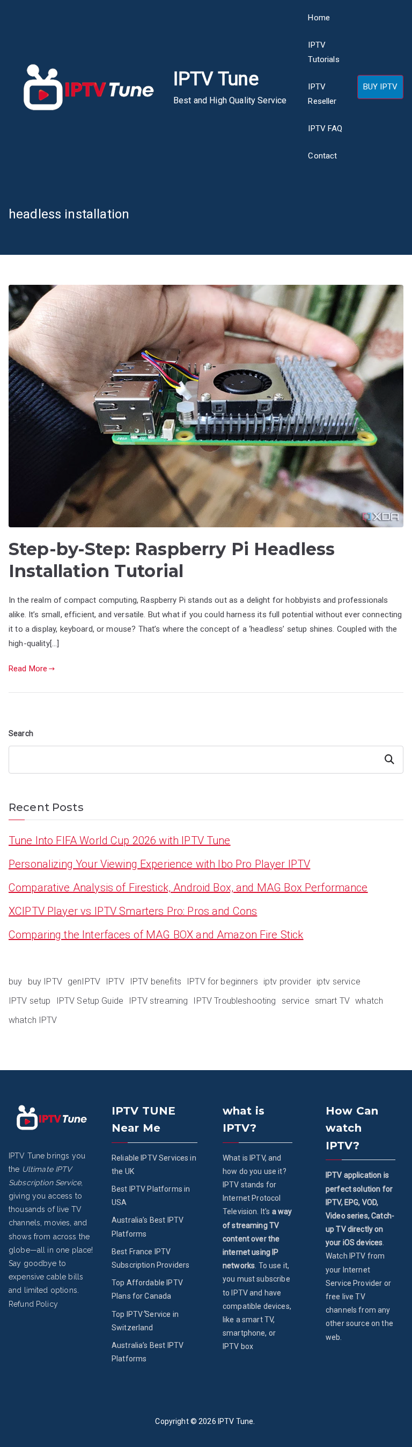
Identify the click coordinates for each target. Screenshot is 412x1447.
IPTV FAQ (325, 128)
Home (319, 17)
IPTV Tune (216, 79)
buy (15, 981)
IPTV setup (30, 1001)
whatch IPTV (33, 1020)
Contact (322, 156)
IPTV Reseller (322, 94)
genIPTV (84, 981)
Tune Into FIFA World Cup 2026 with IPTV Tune (120, 840)
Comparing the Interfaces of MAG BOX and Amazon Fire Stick (156, 934)
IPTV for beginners (222, 981)
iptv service (338, 981)
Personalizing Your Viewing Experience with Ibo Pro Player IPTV (159, 864)
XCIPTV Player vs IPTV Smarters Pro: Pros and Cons (133, 911)
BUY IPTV (380, 87)
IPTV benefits (155, 981)
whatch (369, 1001)
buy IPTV (45, 981)
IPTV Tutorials (323, 52)
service (296, 1001)
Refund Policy (33, 1304)
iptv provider (287, 981)
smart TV (332, 1001)
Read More (28, 668)
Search (21, 733)
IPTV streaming (158, 1001)
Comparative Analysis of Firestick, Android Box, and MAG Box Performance (188, 887)
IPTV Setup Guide (89, 1001)
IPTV (115, 981)
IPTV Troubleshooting (234, 1001)
